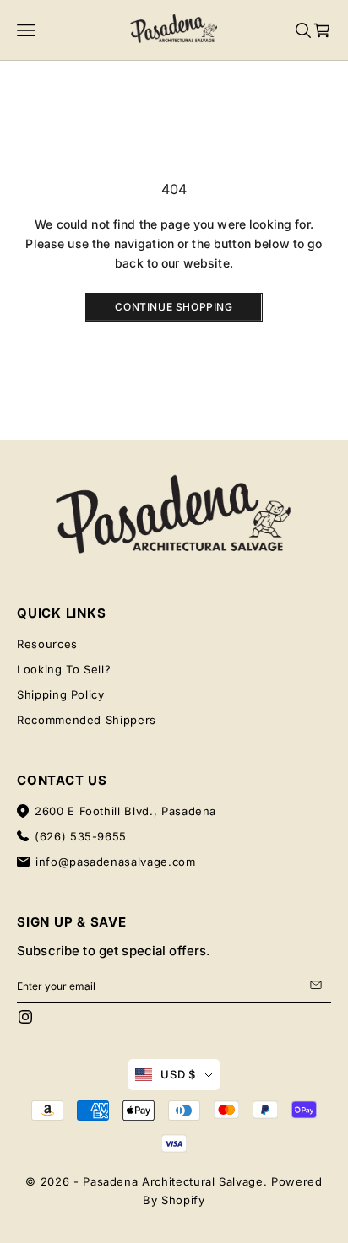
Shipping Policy (61, 694)
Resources (47, 644)
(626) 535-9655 (81, 836)
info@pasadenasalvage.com (115, 861)
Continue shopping (173, 306)
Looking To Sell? (64, 669)
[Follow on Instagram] (25, 1016)
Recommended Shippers (86, 720)
